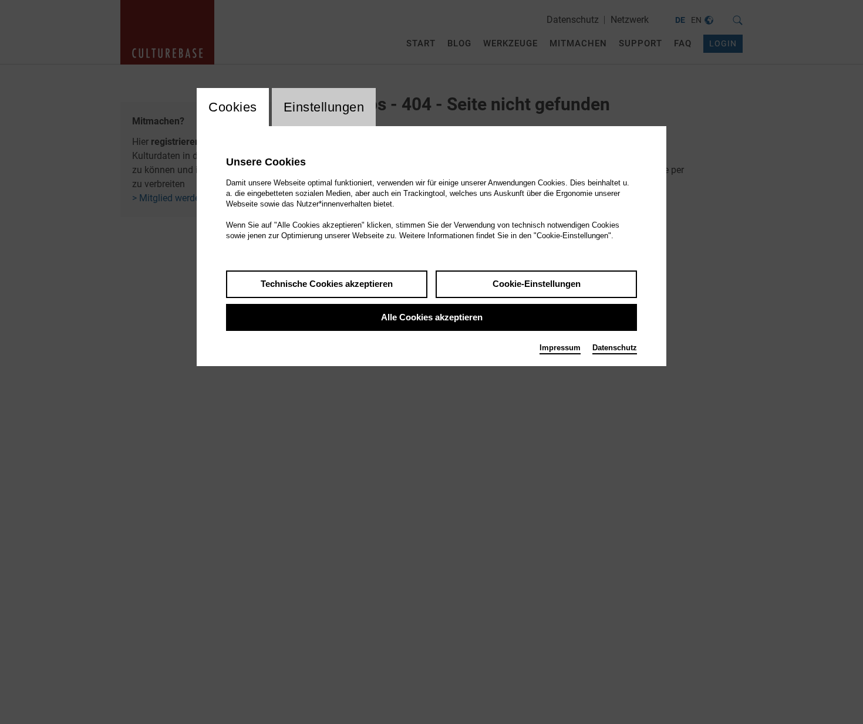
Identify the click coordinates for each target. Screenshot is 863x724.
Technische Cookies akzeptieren (327, 284)
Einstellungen (324, 107)
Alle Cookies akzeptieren (432, 317)
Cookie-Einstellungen (537, 284)
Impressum (560, 347)
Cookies (232, 107)
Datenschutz (614, 347)
